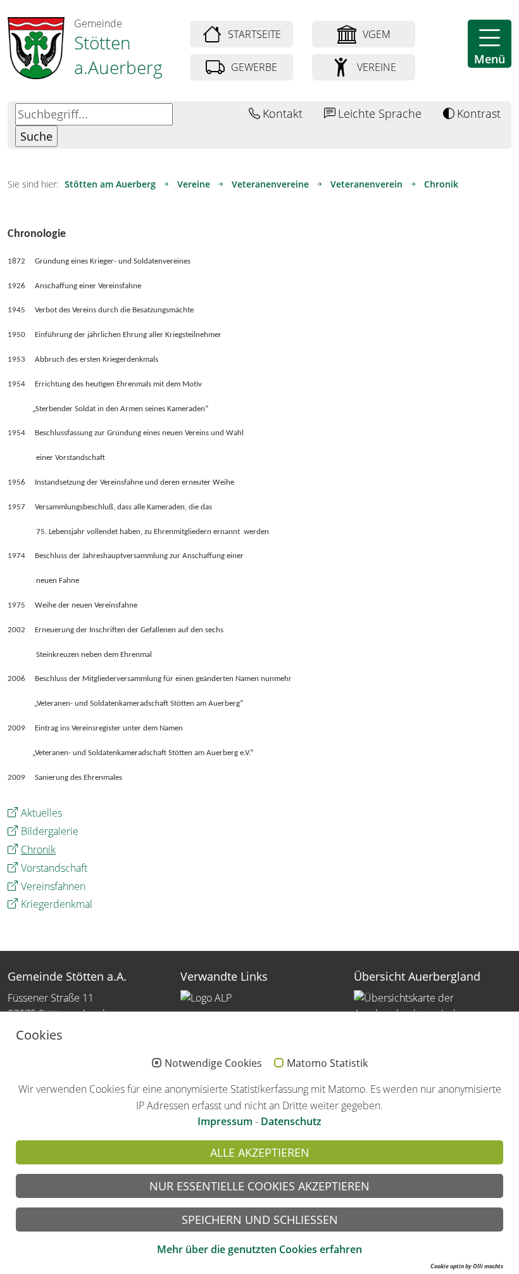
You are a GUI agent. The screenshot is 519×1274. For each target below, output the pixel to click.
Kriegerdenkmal (56, 904)
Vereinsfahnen (53, 886)
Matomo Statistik (327, 1063)
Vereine (193, 184)
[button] (489, 44)
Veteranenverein (366, 184)
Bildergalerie (49, 831)
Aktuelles (41, 813)
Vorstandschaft (54, 868)
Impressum (225, 1121)
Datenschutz (291, 1121)
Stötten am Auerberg (110, 184)
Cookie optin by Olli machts (466, 1266)
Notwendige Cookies (213, 1063)
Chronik (441, 184)
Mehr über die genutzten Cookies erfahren (259, 1249)
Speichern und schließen (260, 1219)
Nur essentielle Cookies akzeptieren (259, 1186)
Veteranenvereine (270, 184)
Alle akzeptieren (260, 1152)
